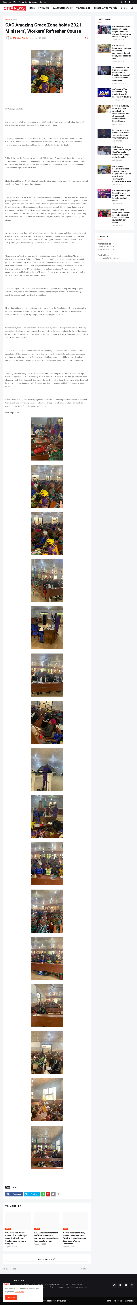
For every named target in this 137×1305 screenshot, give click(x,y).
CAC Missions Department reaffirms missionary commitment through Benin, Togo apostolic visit (46, 1237)
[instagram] (133, 2)
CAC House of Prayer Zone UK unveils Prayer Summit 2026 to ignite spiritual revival (121, 196)
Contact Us (23, 2)
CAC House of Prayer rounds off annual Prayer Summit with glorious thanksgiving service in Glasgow (16, 1238)
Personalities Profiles (105, 8)
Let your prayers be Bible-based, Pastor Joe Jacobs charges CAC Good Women (120, 134)
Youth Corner (83, 8)
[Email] (53, 1194)
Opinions (43, 2)
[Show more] (58, 1194)
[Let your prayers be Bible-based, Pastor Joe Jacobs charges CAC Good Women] (104, 133)
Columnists (33, 2)
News (32, 8)
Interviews (43, 8)
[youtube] (129, 2)
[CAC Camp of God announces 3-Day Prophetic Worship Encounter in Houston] (104, 92)
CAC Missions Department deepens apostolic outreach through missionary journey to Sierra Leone (121, 216)
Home (5, 2)
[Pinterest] (48, 1194)
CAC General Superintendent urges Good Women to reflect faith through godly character (121, 152)
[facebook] (121, 2)
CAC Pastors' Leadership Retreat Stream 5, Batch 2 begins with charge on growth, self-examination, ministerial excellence (121, 174)
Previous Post (10, 1269)
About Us (12, 2)
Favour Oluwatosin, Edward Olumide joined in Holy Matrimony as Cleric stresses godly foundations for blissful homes (120, 113)
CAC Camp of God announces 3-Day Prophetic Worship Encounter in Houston (121, 93)
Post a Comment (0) (46, 1259)
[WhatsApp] (43, 1194)
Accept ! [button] (11, 1297)
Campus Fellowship (63, 8)
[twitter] (125, 2)
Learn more (19, 1291)
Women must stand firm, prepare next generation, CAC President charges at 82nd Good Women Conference (74, 1238)
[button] (125, 8)
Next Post (85, 1269)
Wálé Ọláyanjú (60, 1301)
